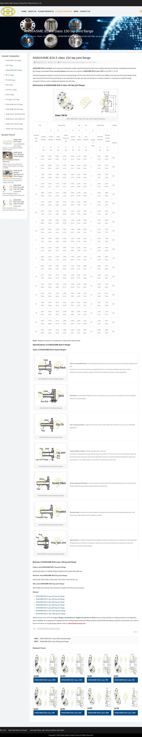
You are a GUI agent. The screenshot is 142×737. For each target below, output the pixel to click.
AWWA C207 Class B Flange (14, 124)
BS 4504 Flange (10, 80)
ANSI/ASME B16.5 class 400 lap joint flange (50, 602)
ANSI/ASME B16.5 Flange (68, 36)
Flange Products (46, 11)
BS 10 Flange (10, 75)
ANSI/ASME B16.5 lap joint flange (48, 629)
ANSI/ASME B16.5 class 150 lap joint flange (50, 596)
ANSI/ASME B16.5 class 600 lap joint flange (50, 605)
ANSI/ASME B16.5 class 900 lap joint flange (50, 608)
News (76, 11)
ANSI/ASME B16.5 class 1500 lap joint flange (50, 611)
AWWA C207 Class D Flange (14, 128)
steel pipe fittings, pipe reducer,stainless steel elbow (47, 730)
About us (32, 11)
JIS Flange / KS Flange (12, 99)
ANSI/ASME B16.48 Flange (14, 109)
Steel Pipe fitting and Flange (17, 730)
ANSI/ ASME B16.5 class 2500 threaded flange (55, 638)
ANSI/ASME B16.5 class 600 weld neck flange (124, 681)
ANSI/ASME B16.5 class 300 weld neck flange (71, 713)
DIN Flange (9, 85)
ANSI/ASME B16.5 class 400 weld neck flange (44, 713)
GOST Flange (10, 94)
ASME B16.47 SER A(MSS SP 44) (13, 119)
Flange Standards (63, 11)
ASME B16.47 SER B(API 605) (15, 114)
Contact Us (85, 11)
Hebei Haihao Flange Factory (70, 735)
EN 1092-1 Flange (11, 89)
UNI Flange (9, 65)
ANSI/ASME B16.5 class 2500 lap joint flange (50, 613)
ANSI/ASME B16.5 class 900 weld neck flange (98, 681)
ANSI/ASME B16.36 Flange (14, 104)
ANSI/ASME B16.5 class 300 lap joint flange (50, 599)
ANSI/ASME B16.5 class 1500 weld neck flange (71, 681)
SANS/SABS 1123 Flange (13, 60)
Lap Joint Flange (91, 62)
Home (24, 11)
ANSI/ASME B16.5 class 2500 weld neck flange (44, 681)
